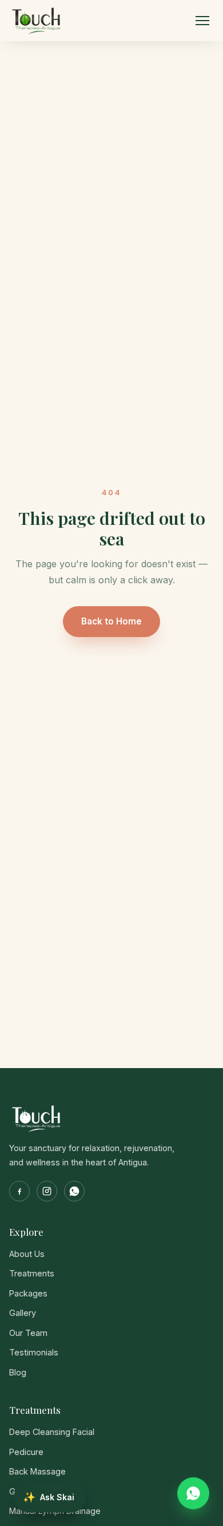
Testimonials (33, 1352)
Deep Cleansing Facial (51, 1432)
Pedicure (26, 1452)
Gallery (22, 1313)
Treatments (31, 1273)
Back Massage (37, 1471)
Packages (28, 1293)
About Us (27, 1254)
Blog (17, 1372)
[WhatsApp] (74, 1191)
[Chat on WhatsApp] (193, 1494)
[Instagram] (47, 1191)
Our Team (28, 1333)
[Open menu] (202, 20)
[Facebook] (19, 1191)
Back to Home (111, 621)
